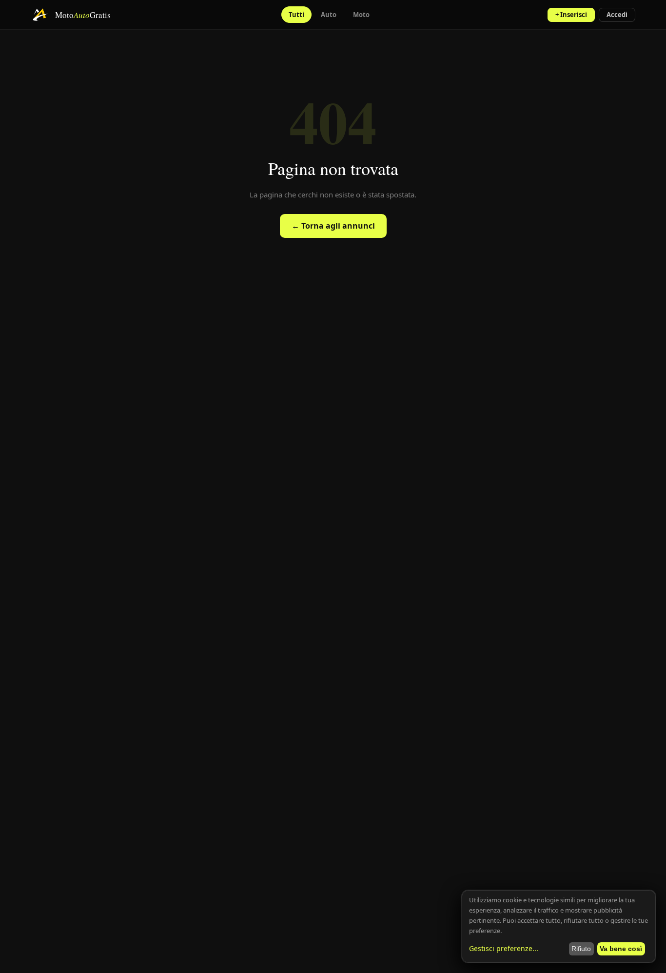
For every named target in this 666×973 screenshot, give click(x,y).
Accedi (617, 14)
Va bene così (621, 949)
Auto (328, 14)
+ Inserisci (571, 14)
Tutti (296, 14)
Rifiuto (581, 949)
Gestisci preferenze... (503, 948)
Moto (361, 14)
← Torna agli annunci (333, 225)
